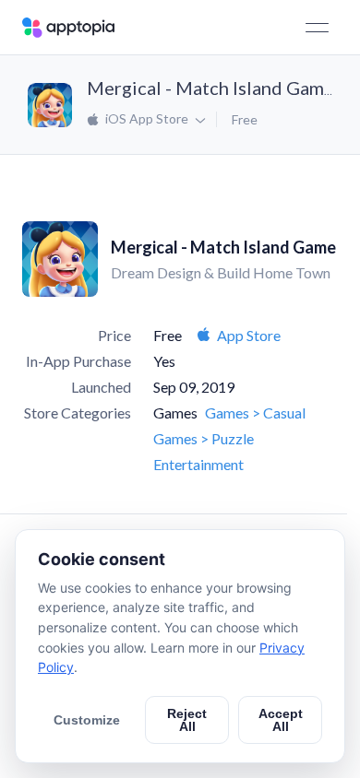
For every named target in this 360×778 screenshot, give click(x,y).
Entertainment (198, 464)
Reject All (187, 720)
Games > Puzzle (203, 438)
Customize (87, 720)
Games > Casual (255, 412)
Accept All (280, 720)
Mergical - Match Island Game (210, 88)
